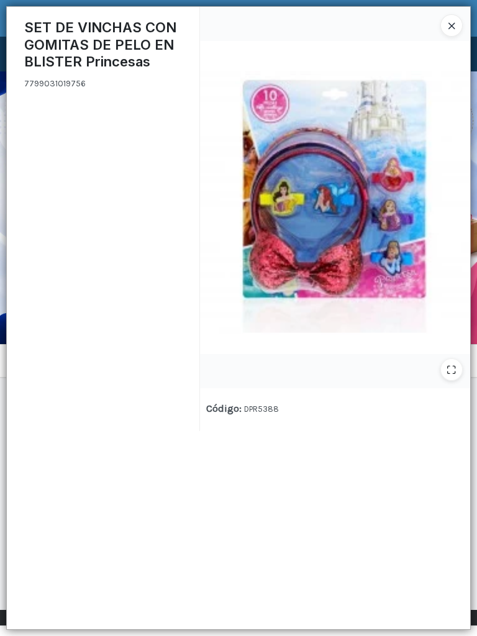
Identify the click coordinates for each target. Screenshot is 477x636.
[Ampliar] (451, 369)
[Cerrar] (451, 25)
